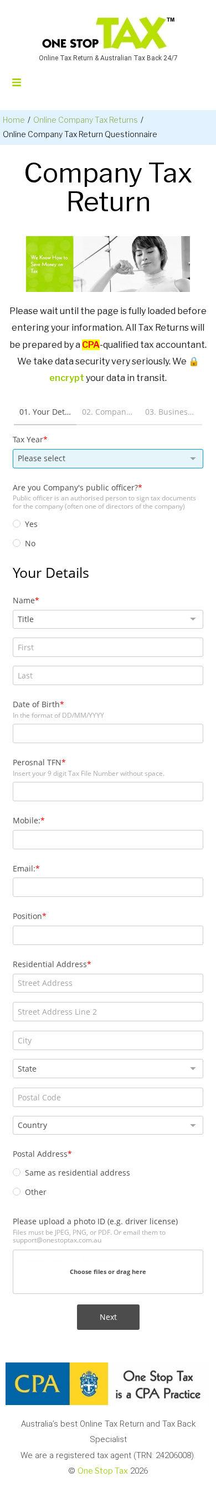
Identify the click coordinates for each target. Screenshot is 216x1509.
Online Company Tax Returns (85, 119)
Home (14, 119)
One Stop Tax (103, 1471)
